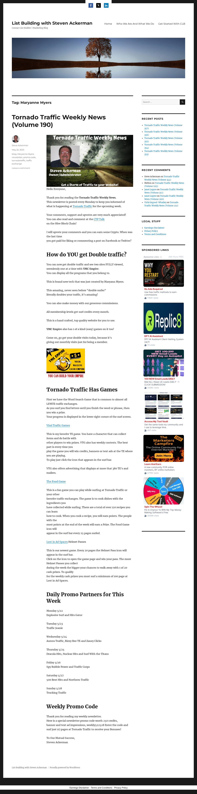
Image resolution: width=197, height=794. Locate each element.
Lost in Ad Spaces (57, 541)
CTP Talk (99, 219)
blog (14, 154)
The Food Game (56, 481)
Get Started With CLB (171, 23)
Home (108, 23)
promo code (29, 157)
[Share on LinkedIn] (106, 5)
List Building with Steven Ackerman (52, 23)
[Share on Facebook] (90, 5)
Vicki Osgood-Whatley (155, 202)
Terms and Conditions (155, 234)
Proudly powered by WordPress (65, 767)
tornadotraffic (18, 160)
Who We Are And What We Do (135, 23)
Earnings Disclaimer (154, 228)
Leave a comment (21, 168)
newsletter (17, 157)
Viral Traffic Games (58, 425)
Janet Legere (150, 189)
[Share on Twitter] (98, 5)
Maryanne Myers (25, 154)
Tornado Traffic (82, 206)
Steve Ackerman (20, 145)
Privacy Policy (151, 231)
